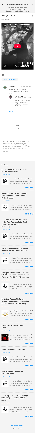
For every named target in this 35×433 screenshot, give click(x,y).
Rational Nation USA (17, 4)
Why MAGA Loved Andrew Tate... (14, 350)
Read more (29, 187)
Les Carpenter (19, 96)
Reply (11, 111)
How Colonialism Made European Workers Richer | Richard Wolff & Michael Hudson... (14, 195)
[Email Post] (2, 75)
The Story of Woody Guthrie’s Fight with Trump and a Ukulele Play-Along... (14, 398)
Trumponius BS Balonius (9, 79)
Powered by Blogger (17, 425)
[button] (32, 16)
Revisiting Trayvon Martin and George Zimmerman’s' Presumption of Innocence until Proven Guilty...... (15, 301)
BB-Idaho (12, 87)
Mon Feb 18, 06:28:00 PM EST (23, 87)
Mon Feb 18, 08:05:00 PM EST (23, 98)
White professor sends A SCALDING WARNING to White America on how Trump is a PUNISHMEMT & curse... (15, 275)
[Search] (32, 5)
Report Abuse (17, 429)
